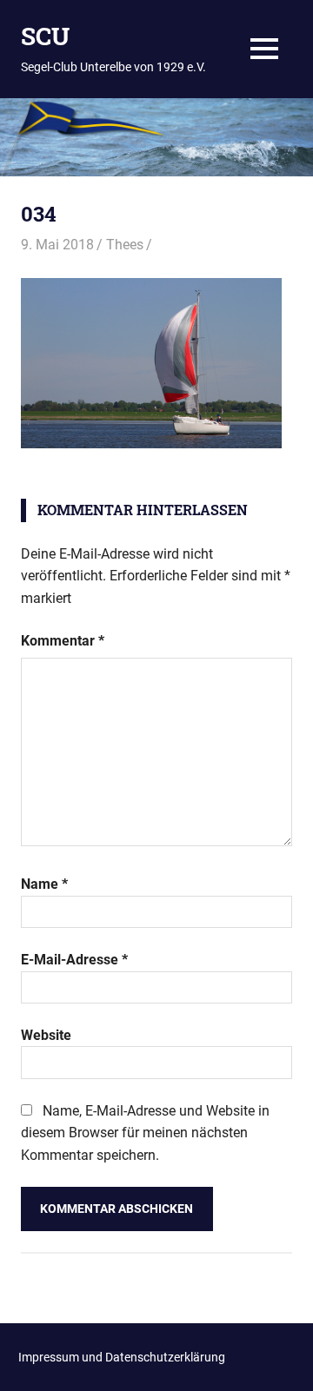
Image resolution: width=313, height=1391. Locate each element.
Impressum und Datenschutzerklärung (121, 1357)
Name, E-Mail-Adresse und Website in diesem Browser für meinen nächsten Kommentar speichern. (145, 1133)
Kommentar (62, 641)
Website (46, 1035)
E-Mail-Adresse (74, 959)
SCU (45, 36)
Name (44, 884)
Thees (124, 244)
